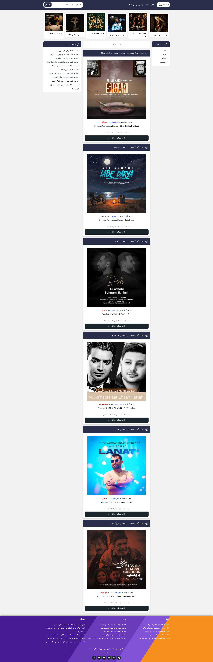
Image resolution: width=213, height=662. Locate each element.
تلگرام (109, 658)
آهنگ (125, 133)
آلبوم (164, 54)
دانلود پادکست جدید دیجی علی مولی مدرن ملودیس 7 (66, 638)
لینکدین (99, 658)
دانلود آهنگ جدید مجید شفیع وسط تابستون (154, 638)
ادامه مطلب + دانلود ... (116, 138)
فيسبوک (94, 658)
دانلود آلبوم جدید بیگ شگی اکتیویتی (65, 77)
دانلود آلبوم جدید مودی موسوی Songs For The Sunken (107, 638)
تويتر (104, 658)
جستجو (47, 4)
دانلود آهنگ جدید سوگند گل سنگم (157, 631)
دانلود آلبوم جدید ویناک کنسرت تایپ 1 (112, 624)
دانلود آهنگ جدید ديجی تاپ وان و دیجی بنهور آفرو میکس (65, 641)
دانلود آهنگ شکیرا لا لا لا (69, 69)
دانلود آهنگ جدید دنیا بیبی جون (66, 50)
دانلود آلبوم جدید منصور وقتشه (115, 631)
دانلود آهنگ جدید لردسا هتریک (159, 635)
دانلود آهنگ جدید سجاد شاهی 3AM (65, 66)
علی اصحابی (114, 122)
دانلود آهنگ (150, 4)
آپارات (119, 658)
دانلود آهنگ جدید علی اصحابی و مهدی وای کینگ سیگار (122, 53)
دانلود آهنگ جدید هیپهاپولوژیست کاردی (64, 54)
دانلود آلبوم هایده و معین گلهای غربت (65, 81)
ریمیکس (163, 62)
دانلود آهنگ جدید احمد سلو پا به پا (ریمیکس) (69, 624)
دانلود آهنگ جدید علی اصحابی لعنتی (129, 429)
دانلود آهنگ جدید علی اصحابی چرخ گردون (127, 523)
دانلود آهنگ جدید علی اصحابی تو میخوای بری (126, 335)
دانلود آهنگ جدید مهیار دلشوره (159, 624)
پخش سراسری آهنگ (135, 4)
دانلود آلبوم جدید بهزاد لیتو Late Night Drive (62, 62)
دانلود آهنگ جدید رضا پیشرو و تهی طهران (63, 73)
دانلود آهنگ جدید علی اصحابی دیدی (129, 241)
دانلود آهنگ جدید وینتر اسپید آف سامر (156, 628)
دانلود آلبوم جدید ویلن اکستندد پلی (113, 628)
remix (164, 50)
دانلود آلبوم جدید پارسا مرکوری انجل (113, 635)
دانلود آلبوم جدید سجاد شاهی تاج (66, 58)
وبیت (106, 652)
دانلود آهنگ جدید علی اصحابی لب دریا (129, 147)
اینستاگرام (114, 658)
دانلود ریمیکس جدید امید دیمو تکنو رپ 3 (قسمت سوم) (66, 635)
